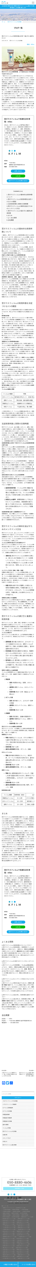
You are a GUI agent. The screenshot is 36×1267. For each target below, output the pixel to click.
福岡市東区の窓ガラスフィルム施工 (10, 1236)
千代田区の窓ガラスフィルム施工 (23, 1243)
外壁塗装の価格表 (7, 1118)
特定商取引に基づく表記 (24, 1199)
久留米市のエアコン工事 (20, 1207)
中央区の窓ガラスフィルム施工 (9, 1243)
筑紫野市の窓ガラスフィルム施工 (23, 1231)
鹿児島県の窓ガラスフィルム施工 (9, 1218)
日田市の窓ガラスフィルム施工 (9, 1242)
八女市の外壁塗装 (24, 1209)
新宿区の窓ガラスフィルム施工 (23, 1245)
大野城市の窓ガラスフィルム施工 (24, 1229)
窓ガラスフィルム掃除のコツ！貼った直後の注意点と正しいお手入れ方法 (9, 1074)
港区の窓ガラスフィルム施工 (8, 1247)
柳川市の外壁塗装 (23, 1213)
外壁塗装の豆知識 (7, 1121)
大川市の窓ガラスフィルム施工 (23, 1233)
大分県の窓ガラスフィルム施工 (23, 1220)
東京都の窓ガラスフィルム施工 (9, 1245)
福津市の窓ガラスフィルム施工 (24, 1227)
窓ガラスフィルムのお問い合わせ (18, 181)
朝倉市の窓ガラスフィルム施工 (24, 1225)
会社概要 (10, 220)
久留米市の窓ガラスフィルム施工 (23, 1234)
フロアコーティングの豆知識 (10, 1101)
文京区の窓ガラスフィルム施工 (9, 1249)
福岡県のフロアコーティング (8, 1207)
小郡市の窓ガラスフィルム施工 (9, 1233)
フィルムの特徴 (7, 1128)
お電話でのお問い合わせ (9, 1264)
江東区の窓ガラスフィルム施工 (9, 1251)
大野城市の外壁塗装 (16, 1211)
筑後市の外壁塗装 (15, 1213)
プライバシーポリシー (10, 1199)
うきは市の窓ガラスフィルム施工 (9, 1227)
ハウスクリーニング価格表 (9, 1104)
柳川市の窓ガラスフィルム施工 (9, 1240)
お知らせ (5, 1141)
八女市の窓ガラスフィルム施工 (23, 1240)
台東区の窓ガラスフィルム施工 (22, 1247)
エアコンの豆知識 (7, 1111)
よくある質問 (12, 218)
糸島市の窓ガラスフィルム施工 (24, 1258)
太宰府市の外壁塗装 (6, 1211)
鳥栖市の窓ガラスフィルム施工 (23, 1222)
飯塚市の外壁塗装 (15, 1209)
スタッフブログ (7, 1138)
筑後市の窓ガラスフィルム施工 (9, 1234)
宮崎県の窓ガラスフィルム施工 (24, 1218)
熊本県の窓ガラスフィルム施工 (9, 1220)
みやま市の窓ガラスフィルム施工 (9, 1225)
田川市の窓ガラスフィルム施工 (23, 1238)
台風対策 (5, 1134)
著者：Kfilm (30, 44)
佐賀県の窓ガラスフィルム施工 (9, 1222)
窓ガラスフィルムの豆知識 (16, 40)
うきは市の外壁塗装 (6, 1209)
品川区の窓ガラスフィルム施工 (23, 1251)
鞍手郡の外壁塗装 (6, 1216)
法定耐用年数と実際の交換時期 (17, 204)
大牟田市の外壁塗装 (26, 1211)
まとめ (9, 215)
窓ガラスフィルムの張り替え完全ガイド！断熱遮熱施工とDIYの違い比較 (26, 1074)
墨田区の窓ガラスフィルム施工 (23, 1249)
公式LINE (18, 176)
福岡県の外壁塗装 (6, 1213)
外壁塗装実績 (6, 1114)
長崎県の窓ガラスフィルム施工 (27, 1216)
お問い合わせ (18, 171)
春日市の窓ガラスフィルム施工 (9, 1231)
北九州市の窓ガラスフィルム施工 (9, 1258)
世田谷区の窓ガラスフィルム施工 (9, 1254)
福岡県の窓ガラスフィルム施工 (23, 1242)
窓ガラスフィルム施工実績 (9, 1145)
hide (21, 191)
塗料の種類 (5, 1124)
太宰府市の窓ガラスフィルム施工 (9, 1229)
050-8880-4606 (13, 167)
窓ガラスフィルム (15, 125)
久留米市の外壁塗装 (15, 1216)
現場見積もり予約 (19, 1188)
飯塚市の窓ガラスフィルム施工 (9, 1238)
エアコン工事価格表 (8, 1107)
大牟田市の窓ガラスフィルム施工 (24, 1236)
